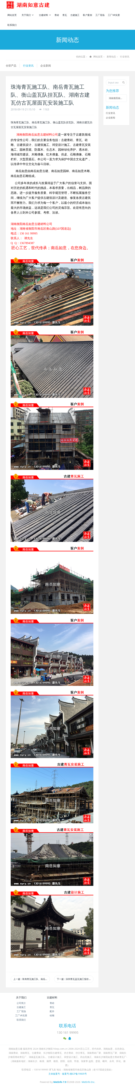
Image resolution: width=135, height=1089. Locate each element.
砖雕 (52, 1015)
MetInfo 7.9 (59, 1082)
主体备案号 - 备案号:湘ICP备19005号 (67, 1073)
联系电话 (67, 1026)
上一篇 (31, 979)
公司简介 (21, 1003)
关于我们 (26, 15)
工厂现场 (100, 15)
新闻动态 (111, 56)
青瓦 (64, 15)
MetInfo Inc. (88, 1082)
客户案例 (87, 15)
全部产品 (11, 65)
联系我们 (12, 24)
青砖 (56, 15)
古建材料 (43, 15)
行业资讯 (124, 56)
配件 (52, 1011)
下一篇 (75, 979)
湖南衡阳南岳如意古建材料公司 (116, 98)
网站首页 (12, 15)
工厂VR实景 (114, 15)
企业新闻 (45, 65)
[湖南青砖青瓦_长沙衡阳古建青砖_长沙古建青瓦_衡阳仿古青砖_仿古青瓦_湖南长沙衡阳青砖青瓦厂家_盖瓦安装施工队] (33, 5)
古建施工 (75, 15)
